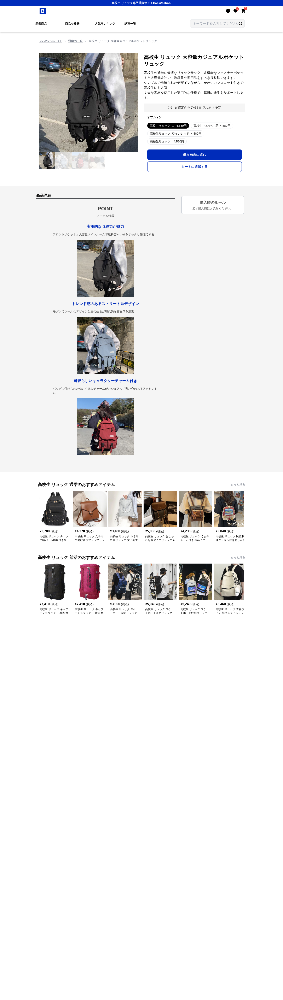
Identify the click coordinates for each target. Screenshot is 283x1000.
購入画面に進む (194, 154)
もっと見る (238, 484)
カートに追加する (194, 166)
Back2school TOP (50, 41)
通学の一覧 (75, 41)
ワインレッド (175, 133)
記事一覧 (130, 23)
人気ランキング (105, 23)
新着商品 (41, 23)
